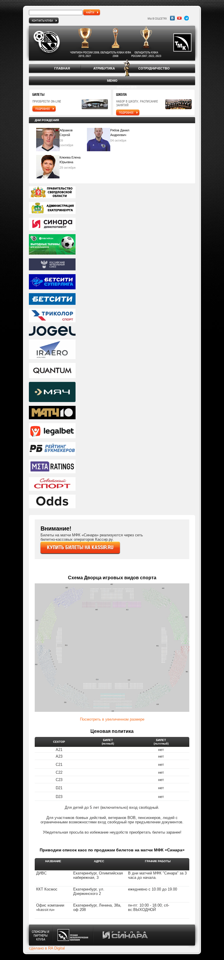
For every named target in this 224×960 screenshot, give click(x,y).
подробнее (42, 108)
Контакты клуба (42, 20)
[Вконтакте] (172, 18)
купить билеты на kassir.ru (80, 547)
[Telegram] (186, 18)
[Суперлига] (112, 282)
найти (90, 12)
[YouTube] (179, 18)
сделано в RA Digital (47, 948)
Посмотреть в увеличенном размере (112, 719)
